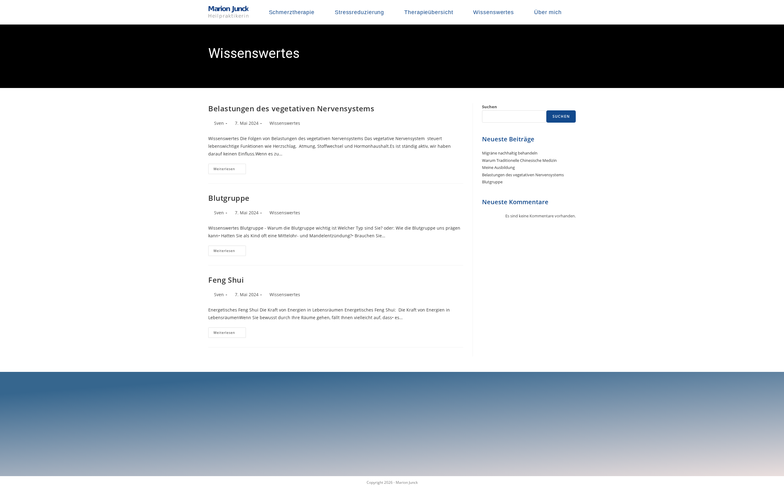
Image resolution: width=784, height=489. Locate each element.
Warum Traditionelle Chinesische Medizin (519, 160)
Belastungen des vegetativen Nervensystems (291, 108)
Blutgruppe (229, 198)
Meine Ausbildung (498, 167)
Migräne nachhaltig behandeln (509, 153)
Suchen (489, 106)
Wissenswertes (285, 123)
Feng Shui (226, 280)
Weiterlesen (229, 167)
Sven (219, 123)
